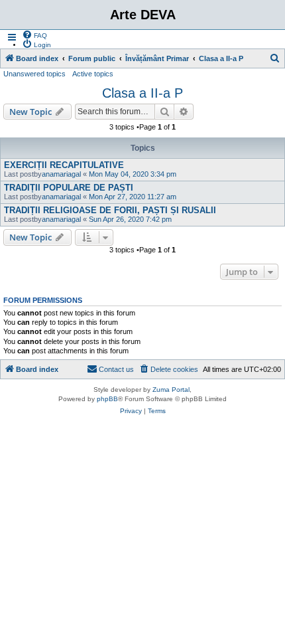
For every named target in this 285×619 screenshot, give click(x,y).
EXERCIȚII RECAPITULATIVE (64, 165)
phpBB (107, 398)
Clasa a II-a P (142, 93)
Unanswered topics (34, 74)
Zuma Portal (171, 389)
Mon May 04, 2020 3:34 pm (132, 174)
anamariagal (61, 174)
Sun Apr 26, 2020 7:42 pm (130, 219)
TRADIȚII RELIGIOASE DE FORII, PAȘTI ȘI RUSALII (110, 210)
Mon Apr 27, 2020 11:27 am (132, 197)
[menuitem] (34, 34)
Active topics (92, 74)
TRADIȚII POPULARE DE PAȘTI (68, 188)
